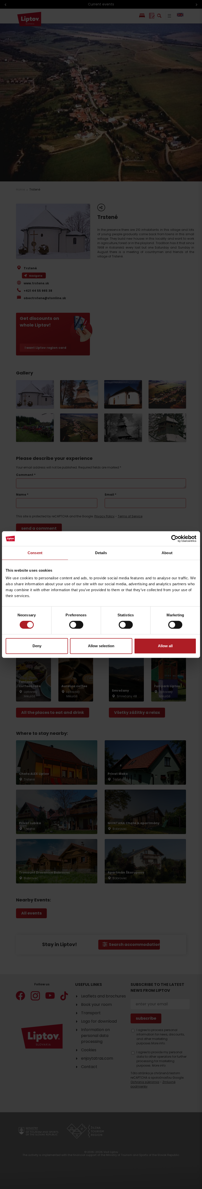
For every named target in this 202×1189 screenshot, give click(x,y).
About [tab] (167, 553)
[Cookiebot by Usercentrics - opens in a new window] (174, 538)
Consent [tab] (35, 553)
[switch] (76, 625)
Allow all (165, 646)
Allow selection (101, 646)
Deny (37, 646)
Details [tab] (101, 553)
